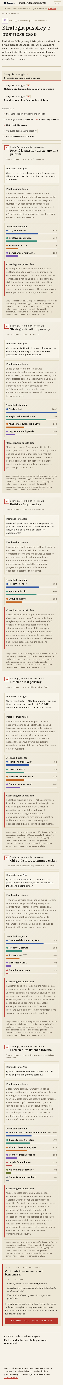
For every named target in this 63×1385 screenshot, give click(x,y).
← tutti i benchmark (10, 13)
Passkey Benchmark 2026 (32, 3)
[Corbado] (9, 3)
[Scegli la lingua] (57, 3)
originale (52, 8)
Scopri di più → (11, 1377)
